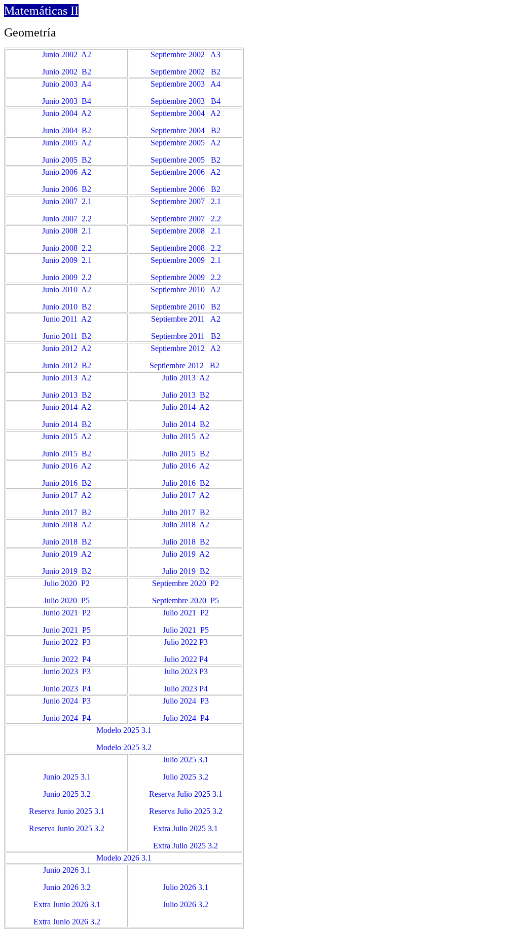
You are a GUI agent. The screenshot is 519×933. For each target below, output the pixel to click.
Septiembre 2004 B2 (185, 130)
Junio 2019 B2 (66, 571)
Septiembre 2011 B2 (185, 336)
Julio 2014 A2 (185, 407)
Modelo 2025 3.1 (124, 730)
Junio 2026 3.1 (67, 870)
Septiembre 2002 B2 (185, 71)
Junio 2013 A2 (66, 377)
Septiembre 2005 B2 (185, 160)
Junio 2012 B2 (66, 365)
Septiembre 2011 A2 (185, 319)
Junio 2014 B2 (66, 424)
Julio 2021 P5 (186, 630)
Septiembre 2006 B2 (185, 189)
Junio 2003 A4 (66, 84)
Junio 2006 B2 (66, 189)
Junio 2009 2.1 (67, 260)
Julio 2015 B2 (185, 453)
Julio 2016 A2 (185, 465)
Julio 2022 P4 (186, 659)
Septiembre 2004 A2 (185, 113)
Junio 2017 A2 (66, 495)
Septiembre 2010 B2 (185, 306)
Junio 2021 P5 (67, 630)
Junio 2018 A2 (66, 524)
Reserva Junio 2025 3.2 (66, 828)
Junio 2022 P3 (67, 642)
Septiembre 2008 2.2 (186, 248)
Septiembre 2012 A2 (185, 348)
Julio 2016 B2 (185, 483)
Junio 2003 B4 (66, 101)
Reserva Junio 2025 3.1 (66, 811)
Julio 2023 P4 (186, 688)
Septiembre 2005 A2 (185, 142)
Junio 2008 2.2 (67, 248)
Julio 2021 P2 (186, 612)
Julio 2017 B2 (185, 512)
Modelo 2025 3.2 (124, 747)
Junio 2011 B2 (67, 336)
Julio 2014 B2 (185, 424)
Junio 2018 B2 (66, 541)
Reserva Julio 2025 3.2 (186, 811)
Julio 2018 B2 (185, 541)
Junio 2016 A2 (66, 465)
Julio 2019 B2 (185, 571)
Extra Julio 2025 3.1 (185, 828)
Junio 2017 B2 (66, 512)
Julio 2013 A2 (185, 377)
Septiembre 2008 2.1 (186, 230)
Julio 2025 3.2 (185, 776)
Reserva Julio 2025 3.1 (186, 794)
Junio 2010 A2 (66, 289)
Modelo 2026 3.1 (124, 857)
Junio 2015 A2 (66, 436)
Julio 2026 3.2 (185, 904)
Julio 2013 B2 (185, 395)
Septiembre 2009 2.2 (186, 277)
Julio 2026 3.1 (185, 887)
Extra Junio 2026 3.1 (66, 904)
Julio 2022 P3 (186, 642)
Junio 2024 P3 (67, 700)
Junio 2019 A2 (66, 554)
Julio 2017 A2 (185, 495)
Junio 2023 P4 (67, 688)
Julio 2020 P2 (67, 583)
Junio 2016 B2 (66, 483)
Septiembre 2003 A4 (185, 84)
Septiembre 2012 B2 (184, 365)
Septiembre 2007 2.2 (186, 218)
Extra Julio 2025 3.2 (185, 845)
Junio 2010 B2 (66, 306)
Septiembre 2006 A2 (185, 172)
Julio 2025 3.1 (185, 759)
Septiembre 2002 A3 (185, 54)
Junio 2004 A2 (66, 113)
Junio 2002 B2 (66, 71)
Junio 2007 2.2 (67, 218)
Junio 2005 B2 (66, 160)
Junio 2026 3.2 (67, 887)
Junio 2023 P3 (67, 671)
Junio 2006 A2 (66, 172)
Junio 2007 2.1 (67, 201)
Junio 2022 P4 (67, 659)
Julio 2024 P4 (186, 718)
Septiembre (170, 600)
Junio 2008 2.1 (67, 230)
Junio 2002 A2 (66, 54)
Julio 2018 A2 (185, 524)
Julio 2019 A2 (185, 554)
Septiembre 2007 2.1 (186, 201)
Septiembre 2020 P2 (185, 583)
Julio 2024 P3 (186, 700)
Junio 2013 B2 (66, 395)
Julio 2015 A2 (185, 436)
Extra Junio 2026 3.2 (66, 921)
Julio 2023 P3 (186, 671)
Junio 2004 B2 (66, 130)
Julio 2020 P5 (67, 600)
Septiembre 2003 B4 (185, 101)
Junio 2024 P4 (67, 718)
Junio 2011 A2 (67, 319)
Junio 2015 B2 (66, 453)
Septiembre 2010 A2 (185, 289)
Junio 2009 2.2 (67, 277)
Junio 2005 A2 (66, 142)
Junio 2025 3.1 (67, 776)
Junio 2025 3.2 (67, 794)
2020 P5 (203, 600)
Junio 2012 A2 (66, 348)
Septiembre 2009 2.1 (186, 260)
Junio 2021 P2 (67, 612)
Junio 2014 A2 (66, 407)
